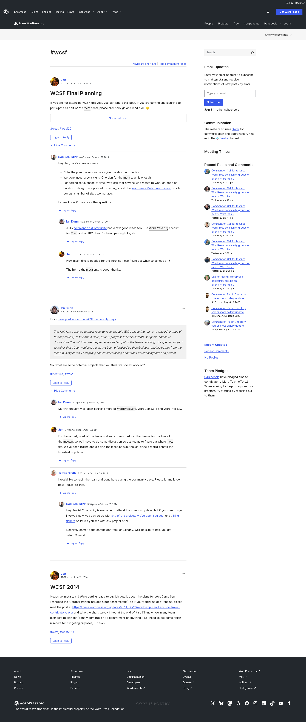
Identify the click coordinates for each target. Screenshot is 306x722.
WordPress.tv (136, 688)
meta (87, 108)
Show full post (118, 118)
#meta (224, 138)
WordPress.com (249, 671)
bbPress (245, 682)
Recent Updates (215, 344)
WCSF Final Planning (76, 93)
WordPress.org (158, 228)
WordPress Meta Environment (151, 188)
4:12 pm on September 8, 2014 (88, 402)
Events (187, 676)
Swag (187, 688)
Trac (74, 233)
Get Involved (190, 671)
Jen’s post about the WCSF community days (87, 319)
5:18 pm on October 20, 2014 (102, 504)
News (17, 676)
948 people (211, 377)
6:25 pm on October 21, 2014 (95, 222)
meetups (56, 374)
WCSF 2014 (64, 587)
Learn (130, 671)
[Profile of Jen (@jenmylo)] (54, 82)
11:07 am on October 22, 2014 (88, 254)
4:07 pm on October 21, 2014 (94, 157)
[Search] (252, 52)
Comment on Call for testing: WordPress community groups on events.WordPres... (230, 174)
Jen (63, 80)
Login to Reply (61, 137)
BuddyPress (247, 688)
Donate (189, 682)
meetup (59, 353)
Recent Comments (216, 351)
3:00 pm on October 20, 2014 (93, 473)
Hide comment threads (172, 63)
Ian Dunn (72, 221)
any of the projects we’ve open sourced (137, 515)
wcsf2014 (67, 128)
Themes (75, 676)
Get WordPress (289, 11)
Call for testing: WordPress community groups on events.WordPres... (227, 280)
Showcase (76, 671)
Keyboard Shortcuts (145, 63)
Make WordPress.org (31, 23)
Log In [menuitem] (289, 2)
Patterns (75, 688)
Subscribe (213, 102)
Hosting (18, 682)
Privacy (18, 688)
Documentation (135, 676)
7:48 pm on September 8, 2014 (81, 430)
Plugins (74, 682)
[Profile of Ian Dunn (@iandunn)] (54, 311)
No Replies (211, 357)
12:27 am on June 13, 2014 (74, 577)
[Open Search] (268, 12)
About (17, 671)
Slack (235, 129)
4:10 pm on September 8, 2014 (77, 311)
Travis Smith (67, 473)
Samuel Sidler (68, 157)
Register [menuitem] (300, 2)
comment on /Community (90, 228)
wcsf (54, 128)
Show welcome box (276, 34)
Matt (243, 676)
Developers (133, 682)
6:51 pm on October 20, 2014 (76, 83)
